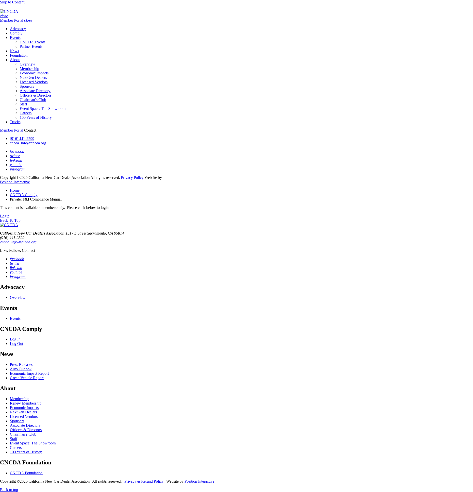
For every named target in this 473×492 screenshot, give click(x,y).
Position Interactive (15, 182)
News (14, 51)
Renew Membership (25, 403)
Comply (16, 33)
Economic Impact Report (29, 373)
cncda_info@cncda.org (28, 143)
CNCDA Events (32, 42)
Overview (27, 64)
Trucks (15, 122)
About (15, 60)
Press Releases (21, 364)
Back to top (9, 490)
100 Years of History (36, 117)
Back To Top (10, 220)
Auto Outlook (21, 369)
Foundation (19, 55)
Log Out (16, 343)
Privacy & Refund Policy (144, 481)
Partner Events (31, 46)
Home (14, 190)
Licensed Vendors (34, 82)
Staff (23, 104)
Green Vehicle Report (27, 378)
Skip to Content (12, 2)
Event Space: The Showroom (43, 108)
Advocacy (18, 29)
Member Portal (11, 20)
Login (4, 216)
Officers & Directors (35, 95)
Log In (15, 339)
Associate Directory (35, 91)
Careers (26, 113)
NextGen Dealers (33, 77)
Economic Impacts (34, 73)
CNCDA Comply (23, 195)
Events (15, 37)
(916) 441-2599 (22, 138)
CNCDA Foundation (26, 473)
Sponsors (27, 86)
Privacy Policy (133, 177)
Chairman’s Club (33, 100)
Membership (29, 69)
